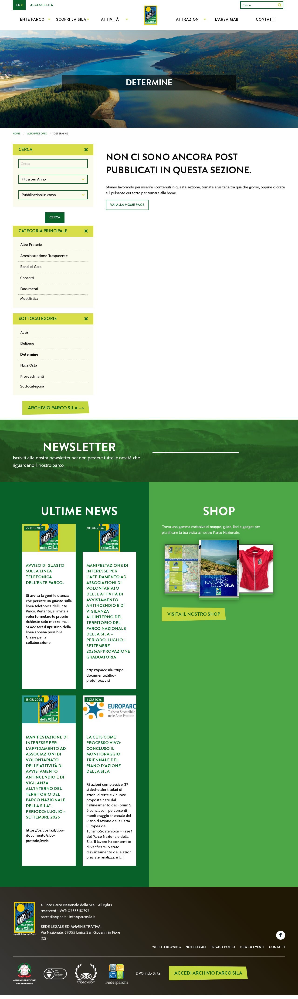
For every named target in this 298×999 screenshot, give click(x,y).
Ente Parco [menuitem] (32, 19)
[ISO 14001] (55, 973)
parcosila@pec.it (53, 917)
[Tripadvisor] (86, 973)
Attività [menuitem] (110, 19)
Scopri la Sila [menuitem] (71, 19)
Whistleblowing (166, 947)
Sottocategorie (38, 319)
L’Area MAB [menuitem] (227, 19)
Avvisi (24, 332)
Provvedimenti (32, 376)
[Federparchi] (116, 973)
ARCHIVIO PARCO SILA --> (56, 407)
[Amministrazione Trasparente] (24, 973)
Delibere (27, 343)
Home (16, 133)
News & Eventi (252, 947)
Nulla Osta (28, 365)
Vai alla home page (127, 204)
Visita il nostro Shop (193, 614)
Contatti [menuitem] (266, 19)
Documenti (29, 289)
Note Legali (196, 947)
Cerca (25, 150)
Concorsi (27, 278)
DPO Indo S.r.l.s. (148, 973)
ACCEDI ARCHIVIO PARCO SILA (208, 973)
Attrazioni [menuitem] (188, 19)
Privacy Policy (223, 947)
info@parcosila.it (82, 917)
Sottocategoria (32, 386)
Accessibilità (41, 5)
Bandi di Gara (30, 266)
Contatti (277, 947)
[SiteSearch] (280, 5)
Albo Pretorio (37, 133)
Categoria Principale (43, 231)
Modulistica (29, 298)
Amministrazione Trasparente (44, 256)
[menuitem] (148, 20)
